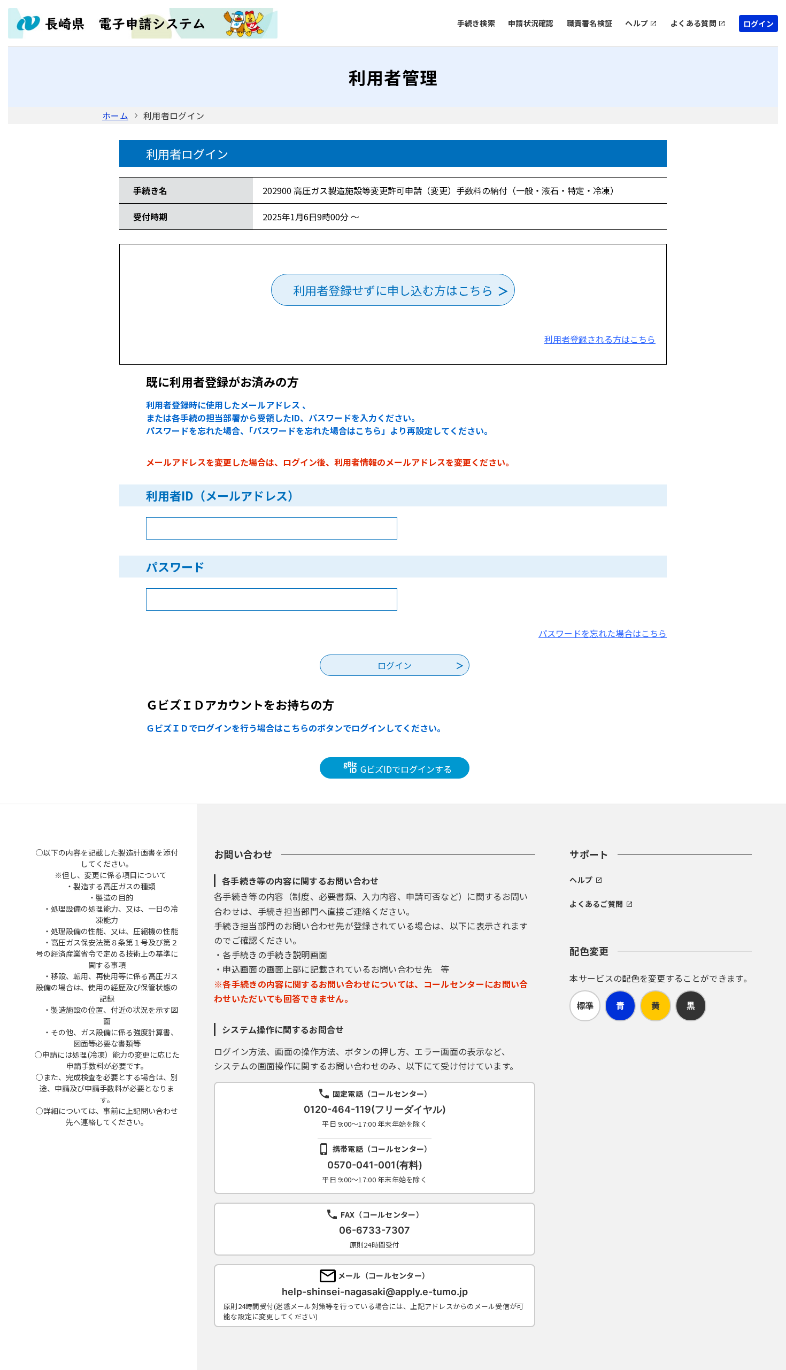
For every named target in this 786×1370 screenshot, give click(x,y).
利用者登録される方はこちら (600, 339)
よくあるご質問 (596, 903)
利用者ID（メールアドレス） (222, 495)
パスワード (175, 566)
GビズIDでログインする (405, 769)
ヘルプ (636, 23)
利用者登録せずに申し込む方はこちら (393, 289)
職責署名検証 (590, 23)
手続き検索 (476, 23)
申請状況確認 (531, 23)
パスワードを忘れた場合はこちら (602, 633)
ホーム (115, 115)
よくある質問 (693, 23)
